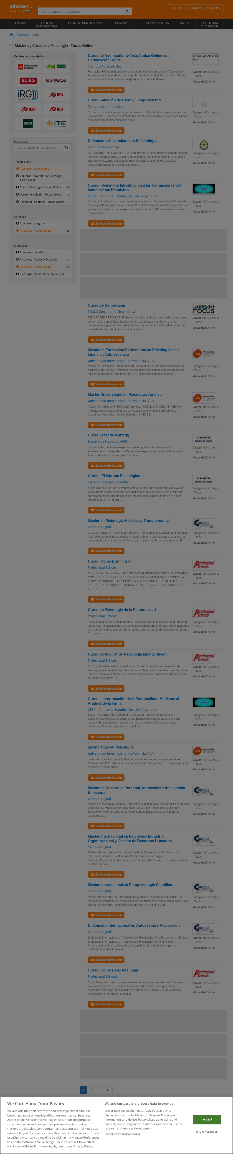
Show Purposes (207, 1131)
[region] (116, 1125)
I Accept (206, 1119)
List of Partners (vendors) (122, 1134)
